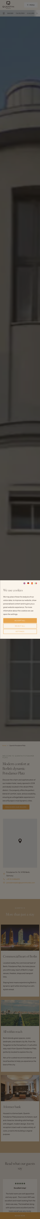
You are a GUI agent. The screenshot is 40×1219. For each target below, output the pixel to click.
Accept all (20, 620)
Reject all (20, 626)
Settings (20, 631)
